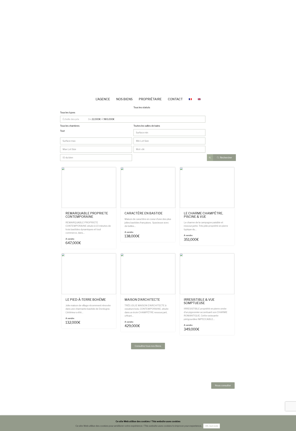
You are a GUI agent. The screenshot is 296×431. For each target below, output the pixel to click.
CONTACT (175, 99)
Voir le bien (89, 199)
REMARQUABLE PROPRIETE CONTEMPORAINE (87, 215)
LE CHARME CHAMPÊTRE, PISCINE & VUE (203, 215)
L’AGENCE (103, 99)
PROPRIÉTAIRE (150, 99)
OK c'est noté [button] (211, 426)
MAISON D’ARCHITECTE (142, 299)
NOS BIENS (124, 99)
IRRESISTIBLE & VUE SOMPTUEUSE (199, 301)
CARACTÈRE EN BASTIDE (144, 213)
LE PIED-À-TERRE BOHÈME (86, 299)
